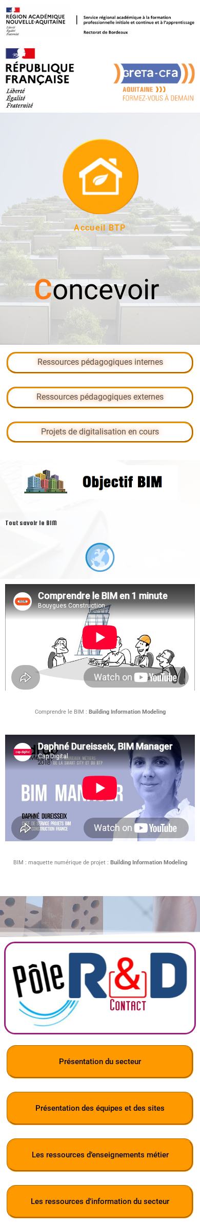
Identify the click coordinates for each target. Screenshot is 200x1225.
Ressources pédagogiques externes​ (100, 397)
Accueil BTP (100, 228)
